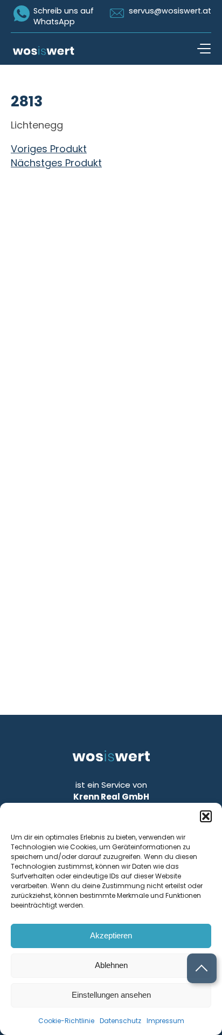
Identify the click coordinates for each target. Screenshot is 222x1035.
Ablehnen (111, 965)
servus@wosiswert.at (170, 10)
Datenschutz (120, 1020)
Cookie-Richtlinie (66, 1020)
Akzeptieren (111, 935)
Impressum (165, 1020)
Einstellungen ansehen (111, 994)
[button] (205, 816)
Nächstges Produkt (56, 163)
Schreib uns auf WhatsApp (63, 16)
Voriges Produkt (49, 148)
